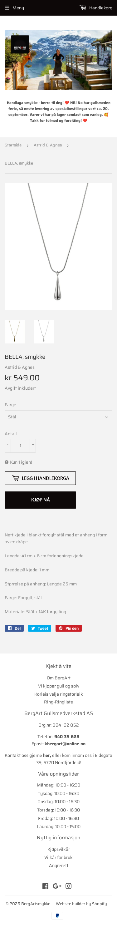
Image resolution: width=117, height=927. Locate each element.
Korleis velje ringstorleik (58, 694)
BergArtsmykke (35, 903)
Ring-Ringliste (58, 701)
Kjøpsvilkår (58, 849)
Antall (11, 433)
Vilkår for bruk (58, 857)
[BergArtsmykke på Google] (57, 887)
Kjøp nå (40, 499)
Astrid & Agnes (48, 145)
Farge (10, 404)
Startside (13, 145)
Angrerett (58, 865)
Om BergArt (59, 677)
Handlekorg (100, 7)
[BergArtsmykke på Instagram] (69, 887)
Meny (18, 7)
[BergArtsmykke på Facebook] (45, 887)
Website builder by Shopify (81, 903)
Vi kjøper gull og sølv (58, 686)
